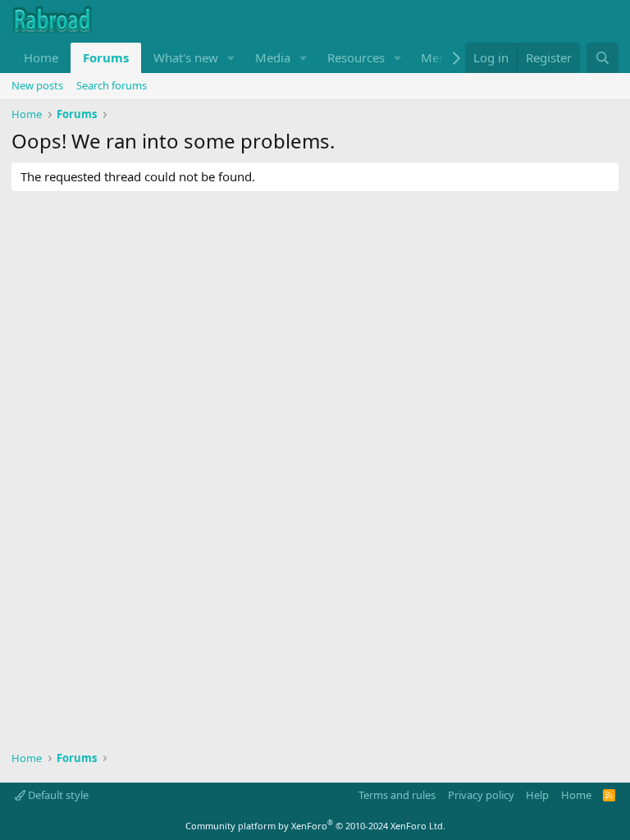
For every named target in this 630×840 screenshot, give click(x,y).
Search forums (111, 85)
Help (537, 795)
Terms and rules (397, 795)
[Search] (603, 58)
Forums (106, 57)
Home (41, 57)
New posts (37, 85)
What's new (185, 57)
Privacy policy (481, 795)
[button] (231, 58)
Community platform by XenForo (315, 825)
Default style (57, 795)
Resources (356, 57)
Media (272, 57)
